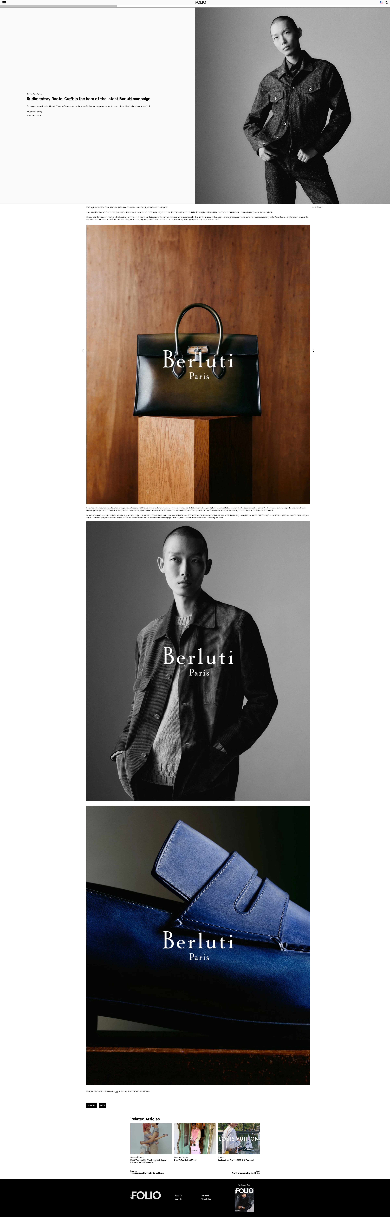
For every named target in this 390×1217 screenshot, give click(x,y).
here (116, 1091)
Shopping (177, 1157)
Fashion (39, 94)
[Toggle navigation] (386, 2)
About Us (178, 1195)
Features (133, 1157)
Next (313, 350)
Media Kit (178, 1199)
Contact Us (205, 1195)
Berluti (102, 1105)
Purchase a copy (244, 1185)
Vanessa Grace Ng (35, 112)
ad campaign (91, 1105)
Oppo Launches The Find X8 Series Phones (147, 1173)
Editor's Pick (31, 94)
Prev (82, 350)
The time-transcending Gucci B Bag (246, 1173)
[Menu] (4, 2)
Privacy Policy (206, 1199)
